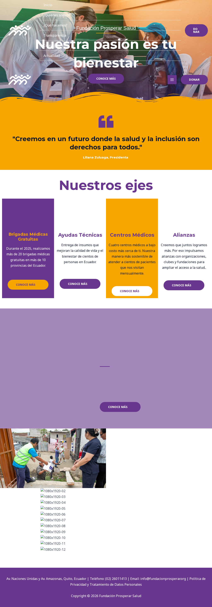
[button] (196, 30)
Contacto (50, 45)
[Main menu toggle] (172, 79)
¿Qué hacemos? (55, 25)
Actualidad (51, 55)
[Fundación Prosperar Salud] (19, 30)
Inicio (47, 5)
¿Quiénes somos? (56, 15)
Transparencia (54, 35)
